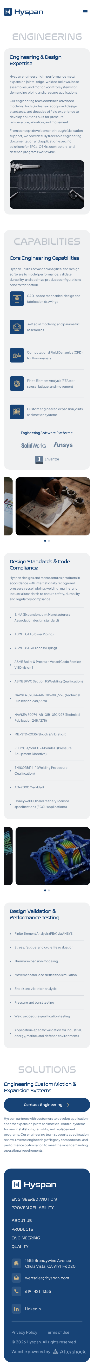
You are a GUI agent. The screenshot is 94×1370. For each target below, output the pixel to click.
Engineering (26, 1238)
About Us (22, 1220)
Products (22, 1229)
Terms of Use (57, 1332)
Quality (20, 1246)
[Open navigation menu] (85, 11)
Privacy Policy (24, 1332)
